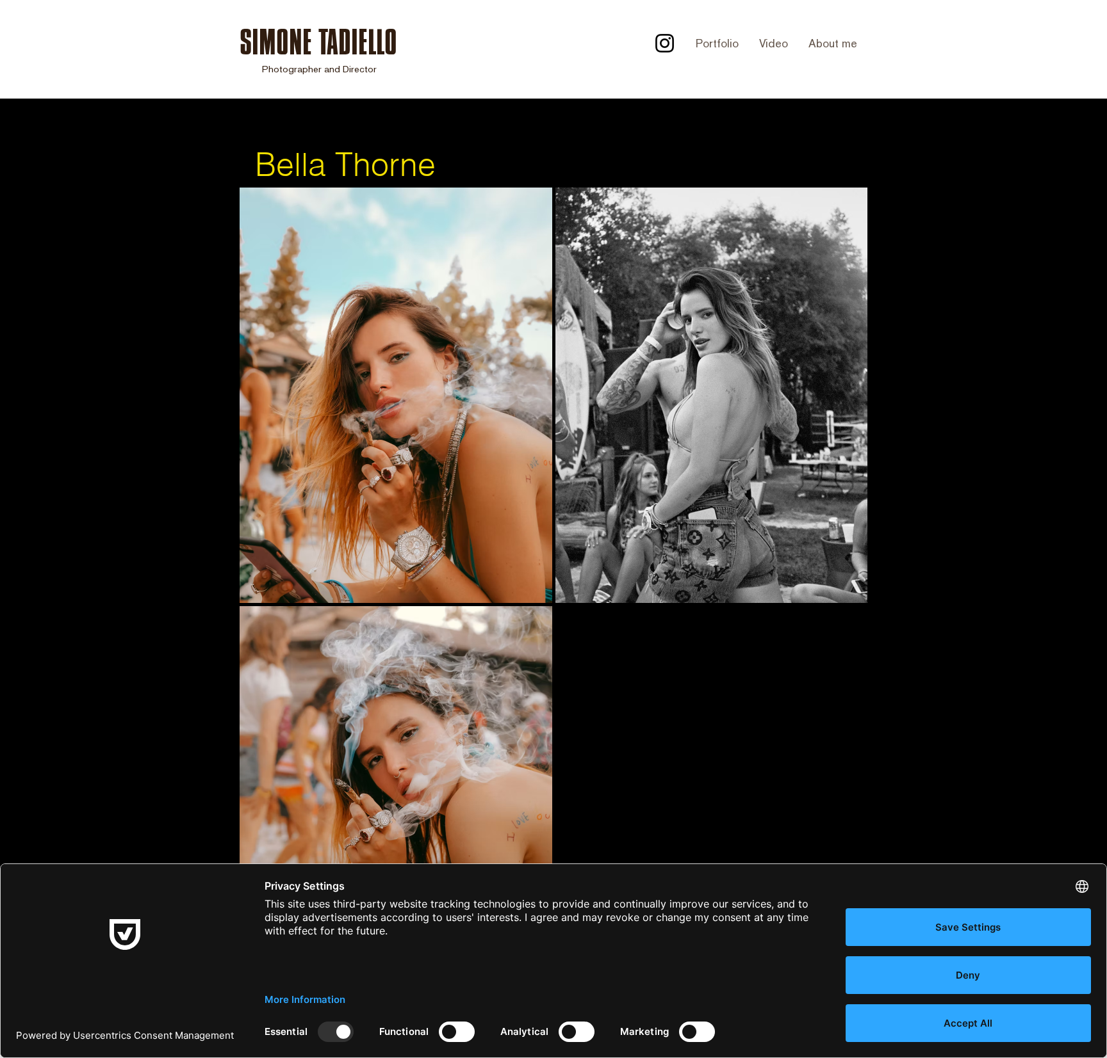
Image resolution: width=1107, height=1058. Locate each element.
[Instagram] (664, 43)
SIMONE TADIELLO (318, 41)
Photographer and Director (319, 69)
